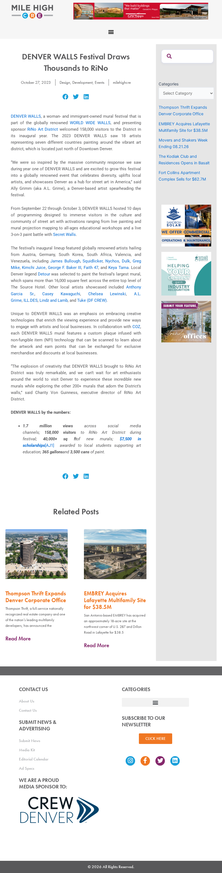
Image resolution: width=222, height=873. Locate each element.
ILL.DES (31, 300)
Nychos (112, 261)
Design (65, 82)
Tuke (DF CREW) (92, 300)
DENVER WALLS (26, 116)
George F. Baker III (64, 267)
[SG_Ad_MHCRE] (186, 273)
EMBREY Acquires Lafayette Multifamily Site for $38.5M (115, 600)
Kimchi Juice (33, 267)
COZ (136, 326)
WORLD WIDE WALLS (90, 122)
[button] (111, 31)
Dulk (126, 261)
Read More (18, 638)
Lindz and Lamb (54, 300)
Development (82, 82)
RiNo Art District (42, 129)
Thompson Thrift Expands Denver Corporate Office (35, 597)
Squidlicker (93, 261)
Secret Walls (64, 234)
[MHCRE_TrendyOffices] (186, 321)
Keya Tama (118, 267)
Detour (44, 274)
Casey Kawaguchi (61, 293)
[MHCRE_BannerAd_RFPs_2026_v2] (140, 10)
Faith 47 (91, 267)
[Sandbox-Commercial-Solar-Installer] (186, 225)
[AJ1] (49, 445)
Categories (169, 84)
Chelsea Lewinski (107, 293)
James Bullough (65, 261)
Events (99, 82)
